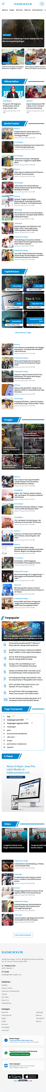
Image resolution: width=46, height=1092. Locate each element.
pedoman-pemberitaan (11, 991)
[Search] (42, 3)
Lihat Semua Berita (23, 935)
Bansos (17, 129)
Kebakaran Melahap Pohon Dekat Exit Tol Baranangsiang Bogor (23, 40)
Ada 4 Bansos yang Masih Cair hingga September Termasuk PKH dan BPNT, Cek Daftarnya (29, 349)
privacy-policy (7, 988)
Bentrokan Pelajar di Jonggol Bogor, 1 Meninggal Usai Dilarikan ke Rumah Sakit (29, 576)
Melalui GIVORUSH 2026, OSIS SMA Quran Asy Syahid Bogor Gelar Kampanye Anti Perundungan (25, 673)
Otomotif (5, 1030)
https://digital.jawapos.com (18, 1067)
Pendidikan (18, 490)
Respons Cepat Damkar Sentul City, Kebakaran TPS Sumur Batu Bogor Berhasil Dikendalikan (28, 376)
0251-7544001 (7, 968)
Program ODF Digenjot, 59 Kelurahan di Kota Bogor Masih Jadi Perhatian (12, 107)
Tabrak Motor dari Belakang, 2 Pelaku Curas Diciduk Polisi (29, 865)
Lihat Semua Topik (23, 332)
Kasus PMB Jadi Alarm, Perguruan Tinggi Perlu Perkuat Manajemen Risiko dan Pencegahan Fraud (27, 603)
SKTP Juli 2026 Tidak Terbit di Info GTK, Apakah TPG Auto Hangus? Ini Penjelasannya (24, 686)
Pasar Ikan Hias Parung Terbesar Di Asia (11, 450)
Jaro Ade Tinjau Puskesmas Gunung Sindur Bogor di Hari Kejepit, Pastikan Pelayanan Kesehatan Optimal (28, 255)
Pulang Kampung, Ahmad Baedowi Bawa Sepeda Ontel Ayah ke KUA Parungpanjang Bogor (27, 906)
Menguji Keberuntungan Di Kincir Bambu (32, 467)
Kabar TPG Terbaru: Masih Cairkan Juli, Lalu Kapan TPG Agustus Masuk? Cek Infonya (28, 495)
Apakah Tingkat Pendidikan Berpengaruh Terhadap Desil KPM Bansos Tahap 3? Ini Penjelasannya (28, 201)
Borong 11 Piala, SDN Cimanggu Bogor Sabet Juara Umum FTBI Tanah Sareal (23, 692)
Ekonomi (17, 585)
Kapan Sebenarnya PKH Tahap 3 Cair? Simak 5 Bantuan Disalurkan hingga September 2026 (35, 107)
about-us (5, 1000)
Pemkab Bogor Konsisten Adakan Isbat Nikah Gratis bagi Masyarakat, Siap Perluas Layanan (28, 242)
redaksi (4, 985)
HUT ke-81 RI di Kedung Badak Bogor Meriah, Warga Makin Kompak (23, 658)
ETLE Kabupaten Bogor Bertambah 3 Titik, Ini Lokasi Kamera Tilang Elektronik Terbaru (26, 679)
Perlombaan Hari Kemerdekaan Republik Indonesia (11, 467)
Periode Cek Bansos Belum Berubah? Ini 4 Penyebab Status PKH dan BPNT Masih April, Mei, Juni (25, 700)
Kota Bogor (18, 142)
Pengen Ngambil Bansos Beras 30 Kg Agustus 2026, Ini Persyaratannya (28, 892)
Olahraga (18, 210)
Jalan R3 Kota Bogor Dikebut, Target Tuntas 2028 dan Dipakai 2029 (28, 508)
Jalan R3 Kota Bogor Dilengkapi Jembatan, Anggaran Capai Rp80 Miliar (13, 68)
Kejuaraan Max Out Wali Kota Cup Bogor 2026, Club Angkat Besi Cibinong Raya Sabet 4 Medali (27, 228)
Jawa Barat (40, 1018)
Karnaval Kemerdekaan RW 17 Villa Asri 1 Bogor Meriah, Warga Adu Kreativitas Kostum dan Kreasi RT (24, 645)
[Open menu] (3, 4)
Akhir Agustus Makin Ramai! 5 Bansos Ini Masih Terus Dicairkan (28, 173)
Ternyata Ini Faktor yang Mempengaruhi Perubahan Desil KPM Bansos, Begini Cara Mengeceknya (28, 549)
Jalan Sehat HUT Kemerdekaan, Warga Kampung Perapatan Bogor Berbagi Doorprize (28, 188)
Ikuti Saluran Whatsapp (20, 1054)
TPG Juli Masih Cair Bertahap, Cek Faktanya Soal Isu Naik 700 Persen (27, 521)
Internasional (6, 1015)
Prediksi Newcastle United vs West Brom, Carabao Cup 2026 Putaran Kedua (27, 879)
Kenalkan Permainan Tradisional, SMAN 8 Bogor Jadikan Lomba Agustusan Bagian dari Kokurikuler (25, 652)
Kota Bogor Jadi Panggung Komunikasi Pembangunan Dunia (27, 562)
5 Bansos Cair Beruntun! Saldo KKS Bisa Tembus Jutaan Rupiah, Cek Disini (27, 536)
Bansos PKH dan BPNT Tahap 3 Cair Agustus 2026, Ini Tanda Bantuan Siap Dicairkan (29, 390)
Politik (4, 1021)
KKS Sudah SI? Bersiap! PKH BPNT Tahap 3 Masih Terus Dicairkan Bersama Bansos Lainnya (26, 482)
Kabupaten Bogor (21, 237)
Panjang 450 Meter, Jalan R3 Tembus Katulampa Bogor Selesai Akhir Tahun (29, 403)
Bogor (4, 1018)
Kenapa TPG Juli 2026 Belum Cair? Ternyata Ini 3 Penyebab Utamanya (23, 665)
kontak (4, 994)
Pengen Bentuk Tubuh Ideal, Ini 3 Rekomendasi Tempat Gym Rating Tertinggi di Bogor (27, 134)
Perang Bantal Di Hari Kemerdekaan (33, 451)
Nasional (5, 1012)
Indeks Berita (6, 1003)
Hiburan (39, 1015)
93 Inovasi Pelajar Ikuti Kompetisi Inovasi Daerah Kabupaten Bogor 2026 (27, 363)
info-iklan (5, 997)
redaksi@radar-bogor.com (12, 975)
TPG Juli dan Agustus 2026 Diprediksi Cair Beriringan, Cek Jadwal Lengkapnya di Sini (23, 637)
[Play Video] (14, 835)
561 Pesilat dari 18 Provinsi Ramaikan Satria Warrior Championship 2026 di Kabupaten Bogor (29, 215)
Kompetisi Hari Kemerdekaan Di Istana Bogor (31, 435)
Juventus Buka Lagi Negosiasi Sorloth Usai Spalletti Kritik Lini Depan (29, 919)
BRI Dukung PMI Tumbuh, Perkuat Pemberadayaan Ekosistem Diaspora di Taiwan (29, 590)
